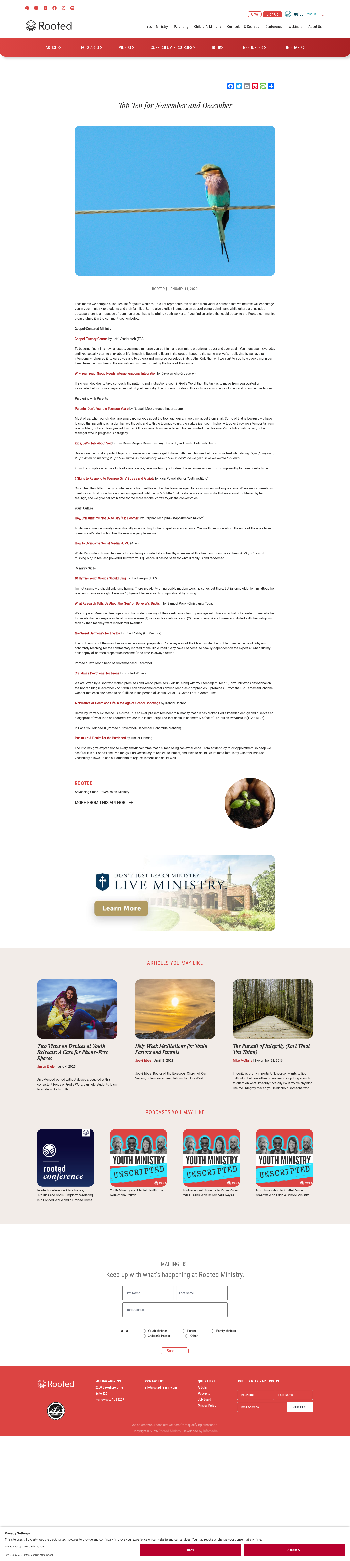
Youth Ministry (157, 26)
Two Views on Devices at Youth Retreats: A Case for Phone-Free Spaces (72, 1051)
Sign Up (272, 14)
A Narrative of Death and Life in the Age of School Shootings (117, 703)
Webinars (295, 26)
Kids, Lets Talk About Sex (93, 443)
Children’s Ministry (207, 26)
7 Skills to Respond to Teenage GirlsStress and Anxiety (114, 478)
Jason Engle (46, 1066)
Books (217, 47)
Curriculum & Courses (171, 47)
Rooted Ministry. (170, 1431)
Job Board (292, 47)
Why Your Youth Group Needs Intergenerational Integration (115, 373)
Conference (274, 26)
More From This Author (100, 802)
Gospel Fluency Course (91, 339)
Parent (191, 1331)
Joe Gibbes (143, 1060)
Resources (253, 47)
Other (194, 1336)
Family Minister (226, 1331)
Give (254, 14)
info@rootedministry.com (161, 1387)
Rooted (158, 289)
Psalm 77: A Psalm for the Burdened (100, 738)
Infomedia (210, 1431)
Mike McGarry (242, 1060)
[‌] (45, 8)
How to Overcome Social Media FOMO (102, 543)
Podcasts (90, 47)
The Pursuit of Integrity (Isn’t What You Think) (271, 1048)
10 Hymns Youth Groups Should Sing (100, 578)
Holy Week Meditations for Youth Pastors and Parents (171, 1048)
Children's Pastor (159, 1336)
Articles (53, 47)
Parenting (181, 26)
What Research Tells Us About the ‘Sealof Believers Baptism (118, 603)
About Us (315, 26)
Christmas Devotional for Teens (97, 673)
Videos (125, 47)
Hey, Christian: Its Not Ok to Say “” (107, 518)
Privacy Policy (207, 1406)
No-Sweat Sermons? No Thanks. (98, 633)
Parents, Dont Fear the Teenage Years (102, 409)
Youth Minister (157, 1331)
